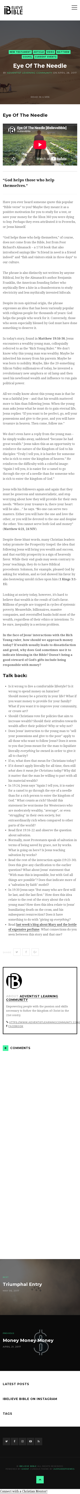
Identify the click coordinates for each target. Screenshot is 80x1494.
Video (50, 52)
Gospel (27, 57)
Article (39, 52)
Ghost (25, 1469)
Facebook (15, 1026)
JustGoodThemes (63, 1469)
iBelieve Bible (28, 1466)
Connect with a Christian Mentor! (23, 1491)
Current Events (46, 57)
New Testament (20, 52)
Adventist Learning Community (29, 72)
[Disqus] (40, 1102)
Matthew (63, 52)
